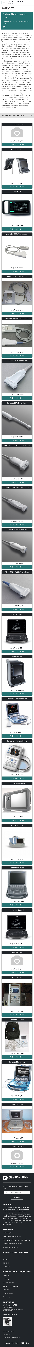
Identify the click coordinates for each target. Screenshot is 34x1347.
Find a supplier (7, 1233)
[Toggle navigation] (3, 2)
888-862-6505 (8, 1311)
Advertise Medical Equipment (12, 1236)
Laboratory (6, 1289)
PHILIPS (5, 1259)
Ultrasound (6, 1275)
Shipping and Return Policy (11, 1337)
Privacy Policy (7, 1335)
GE (4, 1256)
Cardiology (6, 1279)
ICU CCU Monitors (8, 1282)
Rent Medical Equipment (11, 1247)
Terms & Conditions (9, 1332)
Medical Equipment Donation (12, 1243)
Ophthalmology (8, 1293)
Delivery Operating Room (11, 1286)
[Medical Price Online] (15, 2)
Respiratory (6, 1297)
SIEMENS (6, 1263)
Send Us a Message (10, 1314)
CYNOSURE (6, 1266)
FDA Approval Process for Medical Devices (16, 1240)
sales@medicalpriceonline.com (13, 1309)
